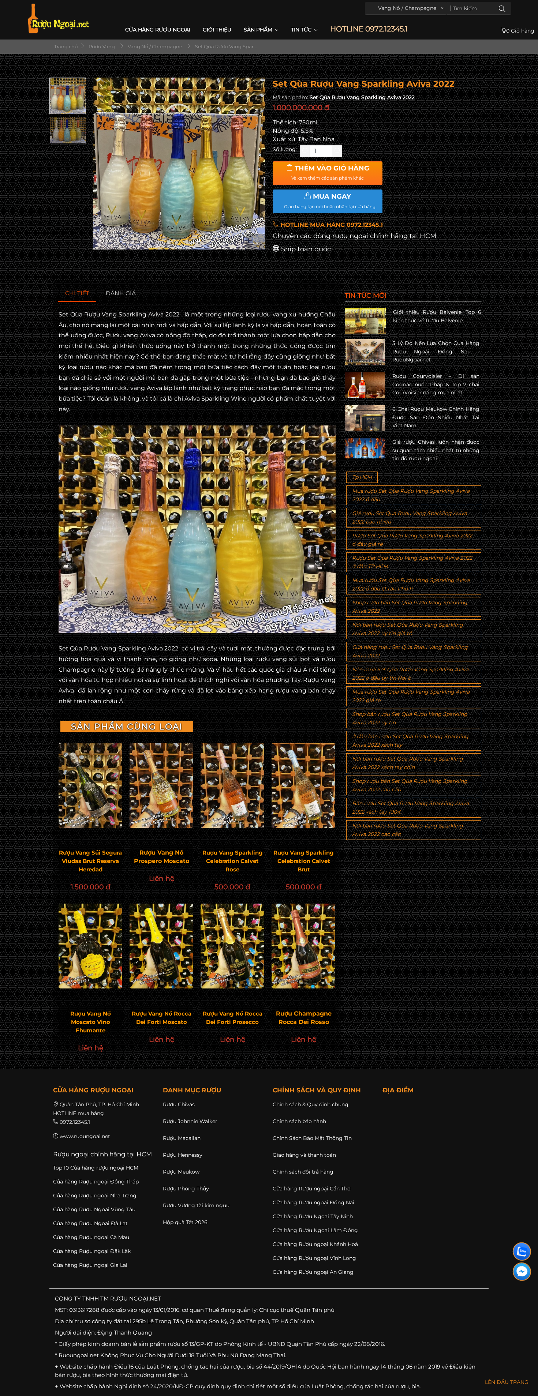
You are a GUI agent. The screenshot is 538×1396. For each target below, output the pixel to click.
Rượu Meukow (181, 1171)
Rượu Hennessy (182, 1155)
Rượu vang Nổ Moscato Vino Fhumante (90, 1022)
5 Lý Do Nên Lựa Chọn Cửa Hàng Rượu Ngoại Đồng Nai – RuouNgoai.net (435, 351)
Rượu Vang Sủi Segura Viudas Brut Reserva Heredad (90, 861)
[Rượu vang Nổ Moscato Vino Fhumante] (90, 946)
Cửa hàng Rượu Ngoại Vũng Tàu (94, 1209)
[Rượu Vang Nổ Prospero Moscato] (161, 785)
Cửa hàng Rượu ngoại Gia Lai (90, 1265)
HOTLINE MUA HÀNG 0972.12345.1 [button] (331, 224)
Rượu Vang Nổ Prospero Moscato (161, 856)
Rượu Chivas (179, 1104)
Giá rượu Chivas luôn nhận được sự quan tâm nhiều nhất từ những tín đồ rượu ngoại (435, 450)
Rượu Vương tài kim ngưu (196, 1205)
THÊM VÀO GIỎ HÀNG (330, 172)
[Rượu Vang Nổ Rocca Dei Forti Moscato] (161, 946)
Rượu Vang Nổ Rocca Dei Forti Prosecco (232, 1017)
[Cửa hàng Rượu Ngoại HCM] (58, 18)
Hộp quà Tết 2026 (185, 1222)
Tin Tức (302, 29)
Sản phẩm (259, 29)
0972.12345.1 (75, 1122)
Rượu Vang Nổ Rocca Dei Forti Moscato (161, 1017)
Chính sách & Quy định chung (310, 1104)
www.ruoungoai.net (85, 1136)
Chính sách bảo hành (299, 1121)
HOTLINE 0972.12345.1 (369, 29)
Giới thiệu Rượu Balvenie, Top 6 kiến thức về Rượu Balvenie (437, 316)
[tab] (77, 293)
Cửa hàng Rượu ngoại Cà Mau (91, 1237)
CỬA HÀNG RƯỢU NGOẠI (157, 29)
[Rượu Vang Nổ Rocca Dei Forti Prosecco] (232, 946)
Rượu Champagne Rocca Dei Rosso (304, 1017)
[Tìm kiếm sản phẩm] (502, 8)
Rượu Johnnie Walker (190, 1121)
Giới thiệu (217, 29)
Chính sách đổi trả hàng (303, 1171)
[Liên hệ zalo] (522, 1251)
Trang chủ (65, 46)
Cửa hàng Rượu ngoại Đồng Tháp (96, 1181)
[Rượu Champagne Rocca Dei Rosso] (303, 946)
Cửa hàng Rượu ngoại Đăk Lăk (92, 1251)
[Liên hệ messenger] (522, 1271)
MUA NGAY (330, 200)
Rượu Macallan (182, 1138)
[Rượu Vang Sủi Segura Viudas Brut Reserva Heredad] (90, 785)
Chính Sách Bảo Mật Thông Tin (312, 1138)
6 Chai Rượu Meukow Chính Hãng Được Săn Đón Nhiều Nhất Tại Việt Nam (435, 417)
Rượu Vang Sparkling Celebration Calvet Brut (303, 861)
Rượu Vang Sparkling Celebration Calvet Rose (232, 861)
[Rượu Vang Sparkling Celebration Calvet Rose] (232, 785)
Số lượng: (285, 149)
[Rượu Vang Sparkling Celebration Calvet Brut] (303, 785)
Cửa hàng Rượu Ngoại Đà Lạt (90, 1223)
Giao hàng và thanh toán (304, 1155)
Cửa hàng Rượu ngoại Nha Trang (95, 1195)
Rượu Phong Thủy (186, 1188)
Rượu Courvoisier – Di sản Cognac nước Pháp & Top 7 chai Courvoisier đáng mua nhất (435, 384)
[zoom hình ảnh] (255, 241)
